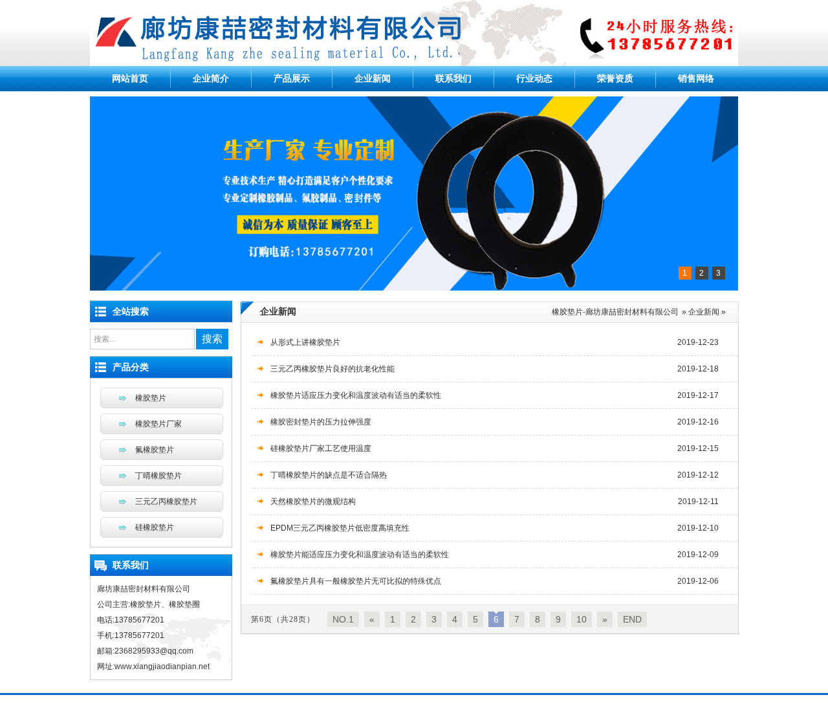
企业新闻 (372, 78)
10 (581, 619)
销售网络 (696, 78)
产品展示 (292, 78)
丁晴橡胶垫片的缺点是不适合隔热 (328, 475)
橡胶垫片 (150, 398)
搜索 (212, 338)
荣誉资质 (615, 78)
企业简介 (211, 78)
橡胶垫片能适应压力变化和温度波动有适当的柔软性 (359, 554)
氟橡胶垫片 (154, 449)
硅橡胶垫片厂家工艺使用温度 (320, 448)
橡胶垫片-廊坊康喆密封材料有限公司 (615, 311)
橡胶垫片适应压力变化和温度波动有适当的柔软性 (355, 395)
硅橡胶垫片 (154, 527)
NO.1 (343, 619)
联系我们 (453, 78)
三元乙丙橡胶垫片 (166, 501)
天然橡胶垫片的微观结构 (313, 501)
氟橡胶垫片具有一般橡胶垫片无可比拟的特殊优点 (355, 581)
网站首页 (130, 78)
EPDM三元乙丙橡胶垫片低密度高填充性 (339, 528)
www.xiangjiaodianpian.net (162, 666)
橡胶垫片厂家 (158, 423)
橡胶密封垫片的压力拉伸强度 (320, 421)
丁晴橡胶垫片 (158, 475)
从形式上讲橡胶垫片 (305, 342)
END (632, 619)
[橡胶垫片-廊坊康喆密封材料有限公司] (414, 63)
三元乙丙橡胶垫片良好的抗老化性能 (332, 368)
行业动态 (534, 78)
